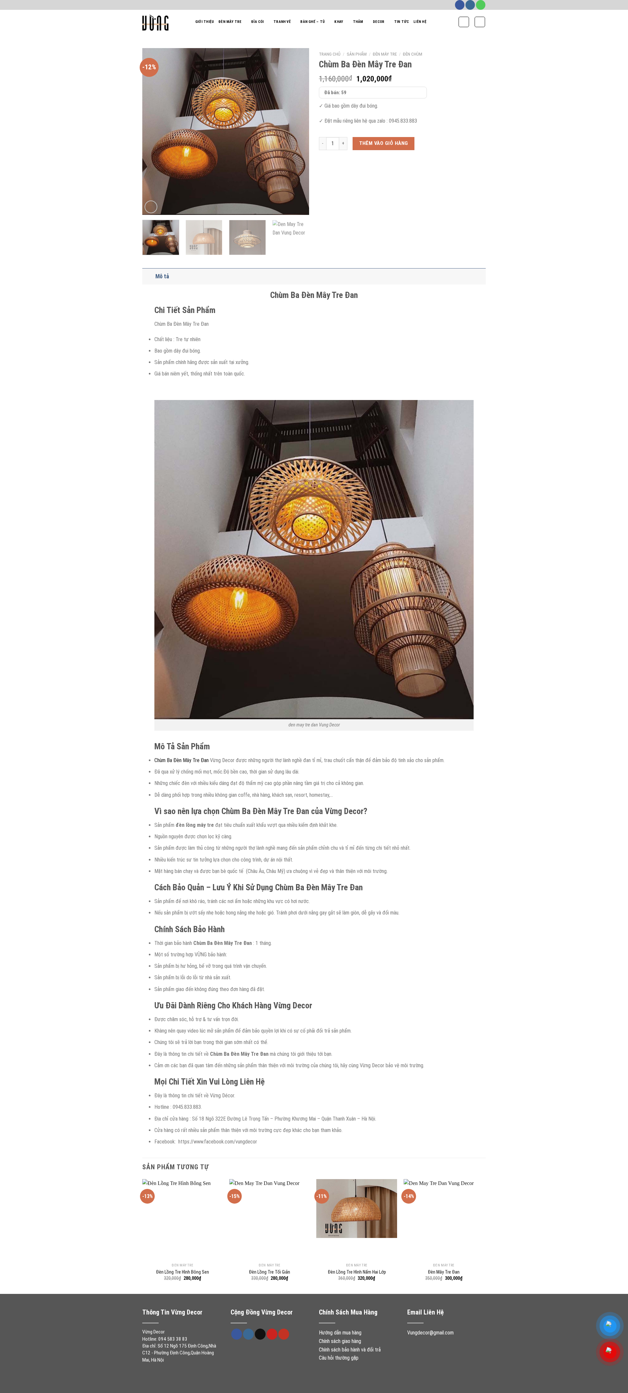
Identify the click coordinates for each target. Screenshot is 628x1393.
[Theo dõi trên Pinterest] (272, 1334)
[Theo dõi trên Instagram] (470, 5)
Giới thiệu (204, 22)
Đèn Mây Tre (229, 22)
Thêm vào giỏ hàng (383, 143)
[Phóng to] (151, 206)
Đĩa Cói (257, 22)
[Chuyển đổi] (148, 276)
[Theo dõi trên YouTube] (283, 1334)
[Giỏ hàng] (480, 22)
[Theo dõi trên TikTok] (260, 1334)
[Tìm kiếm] (464, 22)
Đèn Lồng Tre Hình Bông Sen (182, 1272)
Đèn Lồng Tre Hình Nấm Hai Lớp (357, 1272)
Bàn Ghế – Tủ (312, 22)
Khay (338, 22)
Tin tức (401, 22)
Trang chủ (329, 54)
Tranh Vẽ (282, 22)
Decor (378, 22)
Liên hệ (420, 22)
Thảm (358, 22)
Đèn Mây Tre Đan (444, 1272)
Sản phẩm (357, 54)
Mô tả (162, 276)
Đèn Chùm (412, 54)
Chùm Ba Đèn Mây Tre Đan (181, 760)
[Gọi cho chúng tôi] (480, 5)
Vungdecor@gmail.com (430, 1333)
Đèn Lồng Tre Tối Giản (269, 1272)
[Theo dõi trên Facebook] (459, 5)
